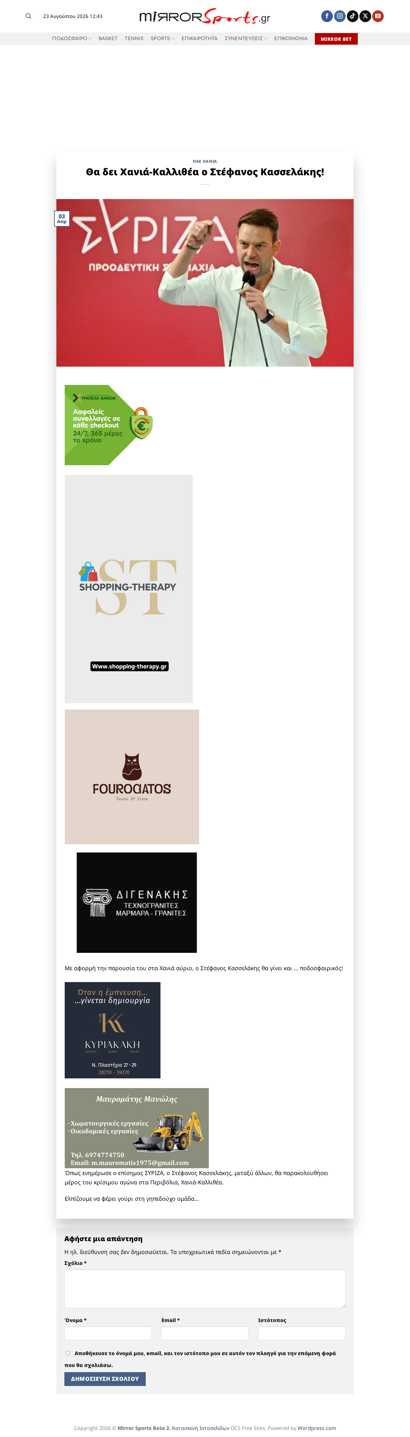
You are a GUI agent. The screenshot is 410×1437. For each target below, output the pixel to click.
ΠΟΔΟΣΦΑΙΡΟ (69, 38)
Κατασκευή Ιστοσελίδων (200, 1428)
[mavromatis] (137, 1127)
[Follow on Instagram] (340, 16)
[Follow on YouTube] (378, 16)
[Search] (28, 16)
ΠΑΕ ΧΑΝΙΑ (205, 161)
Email (170, 1320)
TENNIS (134, 38)
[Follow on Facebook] (327, 16)
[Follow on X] (365, 16)
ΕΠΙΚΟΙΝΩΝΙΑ (291, 38)
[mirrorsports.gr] (205, 16)
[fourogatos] (132, 776)
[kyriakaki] (112, 1029)
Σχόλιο (75, 1263)
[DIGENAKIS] (137, 903)
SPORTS (160, 38)
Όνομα (75, 1320)
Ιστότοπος (272, 1320)
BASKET (108, 38)
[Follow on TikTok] (352, 16)
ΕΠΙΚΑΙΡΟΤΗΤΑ (199, 38)
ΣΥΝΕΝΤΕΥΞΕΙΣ (244, 38)
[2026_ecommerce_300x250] (113, 424)
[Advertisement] (205, 93)
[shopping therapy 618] (129, 588)
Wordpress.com (317, 1428)
